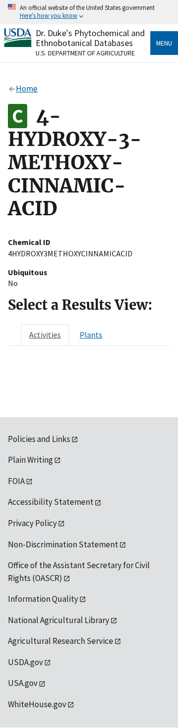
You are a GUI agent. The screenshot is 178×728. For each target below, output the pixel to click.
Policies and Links (39, 439)
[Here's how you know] (89, 12)
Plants (91, 335)
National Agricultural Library (58, 620)
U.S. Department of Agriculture (85, 53)
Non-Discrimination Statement (63, 544)
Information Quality (43, 598)
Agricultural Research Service (60, 640)
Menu (164, 43)
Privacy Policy (32, 523)
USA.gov (23, 683)
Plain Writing (30, 459)
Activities (45, 335)
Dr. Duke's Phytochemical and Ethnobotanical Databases (90, 38)
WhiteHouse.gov (37, 704)
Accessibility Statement (50, 501)
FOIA (16, 481)
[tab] (45, 334)
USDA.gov (25, 662)
